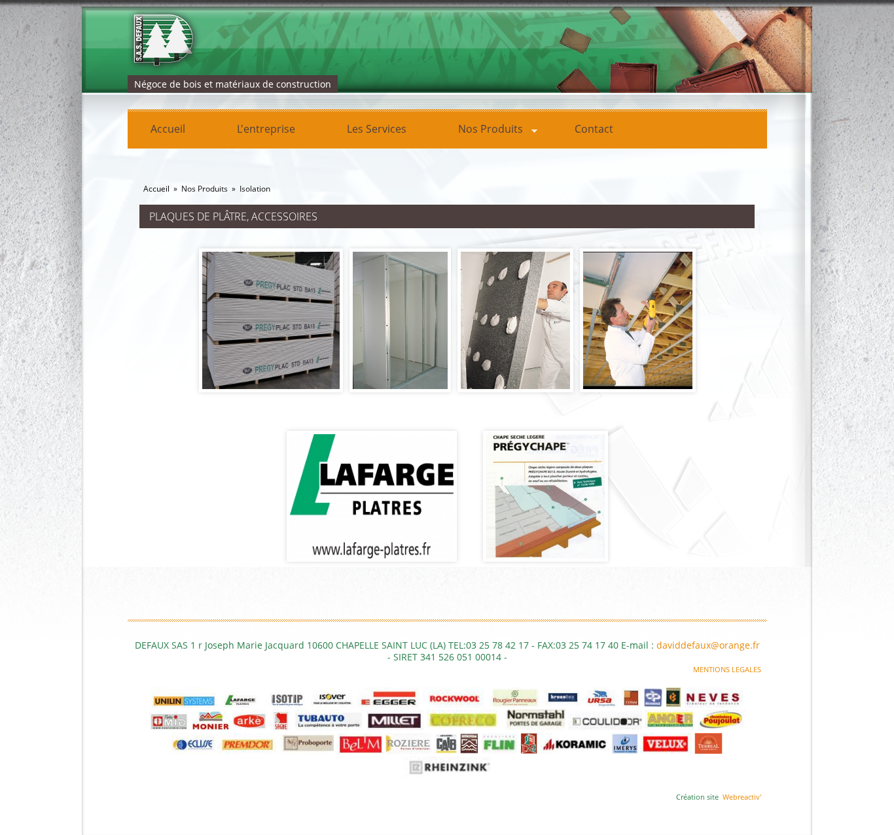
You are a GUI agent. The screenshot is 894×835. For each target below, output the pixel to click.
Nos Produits (479, 131)
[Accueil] (402, 41)
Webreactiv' (742, 797)
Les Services (376, 129)
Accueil (168, 129)
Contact (594, 129)
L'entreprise (266, 129)
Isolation (255, 188)
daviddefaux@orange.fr (708, 645)
